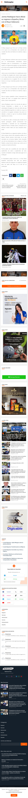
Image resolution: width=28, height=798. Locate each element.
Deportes (8, 13)
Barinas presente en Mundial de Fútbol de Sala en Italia (14, 241)
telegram (15, 575)
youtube (8, 602)
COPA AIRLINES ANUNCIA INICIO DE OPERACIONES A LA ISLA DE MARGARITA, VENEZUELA (14, 766)
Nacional (4, 615)
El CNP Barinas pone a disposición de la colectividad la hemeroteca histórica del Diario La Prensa (18, 497)
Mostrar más (23, 195)
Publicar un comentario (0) (14, 286)
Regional (4, 612)
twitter (21, 591)
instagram (9, 595)
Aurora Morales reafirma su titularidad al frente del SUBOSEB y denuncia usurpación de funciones (13, 778)
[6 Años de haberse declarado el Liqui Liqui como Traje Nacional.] (6, 478)
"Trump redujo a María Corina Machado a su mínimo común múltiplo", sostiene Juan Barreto (14, 772)
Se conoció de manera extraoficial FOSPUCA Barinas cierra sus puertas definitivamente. (18, 457)
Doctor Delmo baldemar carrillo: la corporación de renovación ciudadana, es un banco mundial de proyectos (18, 484)
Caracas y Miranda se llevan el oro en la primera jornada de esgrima (13, 265)
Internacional (4, 617)
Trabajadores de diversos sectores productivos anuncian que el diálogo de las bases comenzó (18, 444)
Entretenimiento (5, 622)
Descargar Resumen (15, 377)
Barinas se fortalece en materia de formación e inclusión (12, 760)
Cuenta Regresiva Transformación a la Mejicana (14, 546)
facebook (9, 591)
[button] (26, 2)
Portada (3, 13)
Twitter (14, 175)
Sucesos (3, 619)
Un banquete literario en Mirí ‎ (17, 463)
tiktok (21, 595)
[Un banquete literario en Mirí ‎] (6, 465)
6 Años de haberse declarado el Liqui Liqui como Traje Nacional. (18, 477)
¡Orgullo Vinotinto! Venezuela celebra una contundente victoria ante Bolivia (12, 218)
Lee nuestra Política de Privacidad (14, 792)
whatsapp (15, 579)
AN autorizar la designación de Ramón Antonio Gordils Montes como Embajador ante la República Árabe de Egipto (18, 695)
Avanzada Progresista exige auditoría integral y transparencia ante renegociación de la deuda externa (18, 471)
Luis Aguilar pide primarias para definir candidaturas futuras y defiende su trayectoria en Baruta (18, 491)
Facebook (10, 175)
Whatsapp (22, 175)
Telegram (18, 175)
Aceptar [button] (14, 795)
